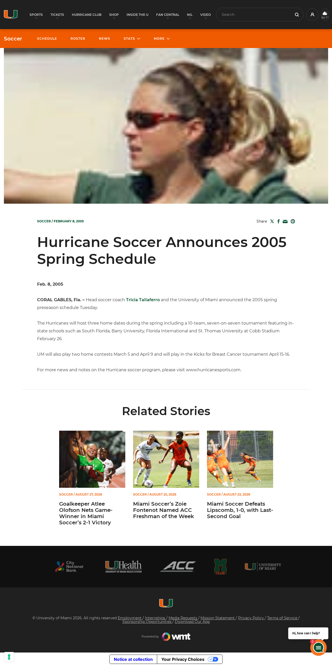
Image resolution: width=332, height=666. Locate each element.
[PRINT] (292, 221)
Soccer (13, 38)
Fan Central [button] (167, 15)
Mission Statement (218, 618)
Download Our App (192, 621)
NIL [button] (189, 15)
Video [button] (205, 15)
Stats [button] (129, 38)
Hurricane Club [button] (86, 15)
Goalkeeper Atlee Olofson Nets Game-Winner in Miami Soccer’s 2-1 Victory (86, 513)
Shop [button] (114, 15)
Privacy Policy (251, 618)
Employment (130, 618)
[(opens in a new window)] (69, 566)
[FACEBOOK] (277, 221)
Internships (155, 618)
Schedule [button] (47, 38)
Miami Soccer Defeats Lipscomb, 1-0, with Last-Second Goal (240, 510)
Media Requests (183, 618)
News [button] (104, 38)
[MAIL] (284, 221)
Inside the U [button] (137, 15)
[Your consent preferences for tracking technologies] (9, 657)
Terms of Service (282, 618)
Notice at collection (133, 659)
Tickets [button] (57, 15)
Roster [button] (78, 38)
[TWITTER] (271, 221)
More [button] (159, 38)
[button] (312, 14)
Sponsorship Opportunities (147, 621)
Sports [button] (36, 15)
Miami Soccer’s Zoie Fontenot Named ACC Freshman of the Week (163, 510)
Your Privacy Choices (182, 659)
